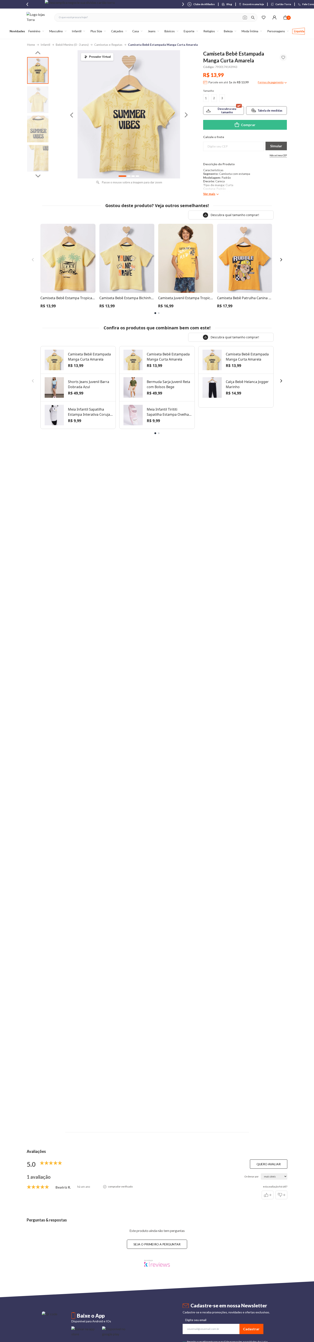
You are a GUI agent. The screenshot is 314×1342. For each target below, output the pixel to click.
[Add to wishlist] (283, 57)
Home (31, 44)
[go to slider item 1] (37, 99)
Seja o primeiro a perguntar (157, 1244)
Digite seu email (195, 1320)
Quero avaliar (269, 1164)
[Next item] (183, 4)
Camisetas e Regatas (108, 44)
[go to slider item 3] (37, 158)
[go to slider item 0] (37, 70)
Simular (276, 146)
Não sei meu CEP (278, 155)
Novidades (17, 31)
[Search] (253, 17)
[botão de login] (274, 17)
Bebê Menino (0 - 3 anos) (72, 44)
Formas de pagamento (270, 82)
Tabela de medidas (270, 110)
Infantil (45, 44)
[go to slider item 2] (37, 129)
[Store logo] (38, 17)
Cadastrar (251, 1329)
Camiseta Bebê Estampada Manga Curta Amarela (163, 44)
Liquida (299, 31)
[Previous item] (27, 4)
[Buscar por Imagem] (245, 17)
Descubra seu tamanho (227, 110)
